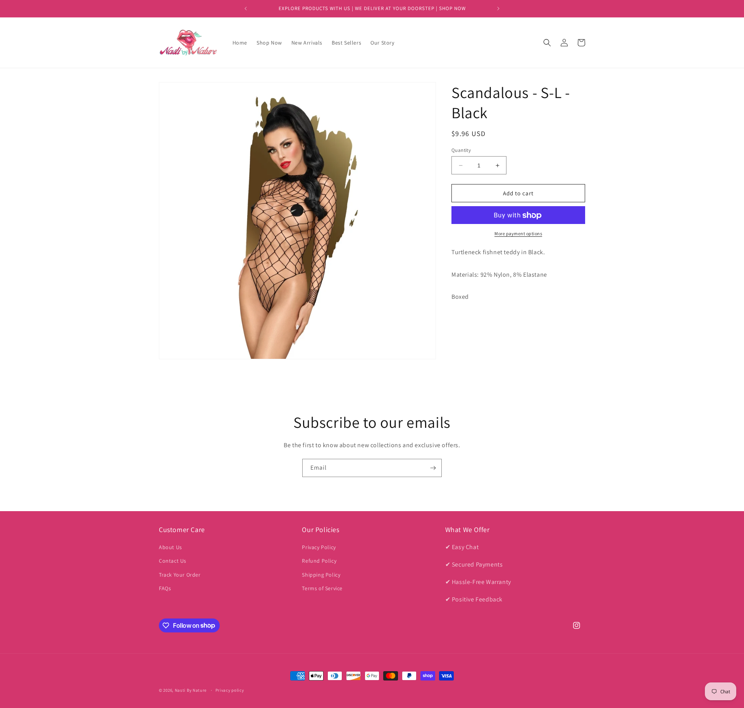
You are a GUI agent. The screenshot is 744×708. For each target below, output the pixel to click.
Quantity (461, 150)
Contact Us (172, 561)
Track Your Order (180, 574)
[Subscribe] (432, 468)
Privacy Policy (319, 547)
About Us (170, 547)
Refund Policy (319, 561)
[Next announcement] (498, 8)
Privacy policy (229, 689)
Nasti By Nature (191, 690)
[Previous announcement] (245, 8)
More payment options (518, 234)
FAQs (165, 588)
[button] (547, 42)
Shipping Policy (321, 574)
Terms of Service (322, 588)
